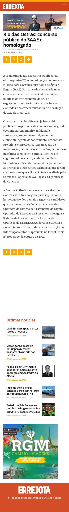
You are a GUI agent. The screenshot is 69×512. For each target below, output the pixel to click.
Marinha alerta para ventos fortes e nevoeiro (22, 330)
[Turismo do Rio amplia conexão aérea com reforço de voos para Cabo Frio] (48, 392)
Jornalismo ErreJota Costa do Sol (22, 49)
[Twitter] (14, 59)
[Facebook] (6, 59)
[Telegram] (28, 59)
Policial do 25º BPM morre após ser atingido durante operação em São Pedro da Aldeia (22, 371)
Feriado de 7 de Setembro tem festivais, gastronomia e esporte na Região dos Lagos (23, 408)
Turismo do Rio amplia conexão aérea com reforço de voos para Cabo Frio (22, 391)
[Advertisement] (30, 287)
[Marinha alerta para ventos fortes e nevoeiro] (48, 332)
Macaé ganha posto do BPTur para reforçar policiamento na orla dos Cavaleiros (20, 350)
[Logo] (18, 6)
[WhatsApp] (21, 59)
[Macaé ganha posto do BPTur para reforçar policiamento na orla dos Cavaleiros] (48, 350)
